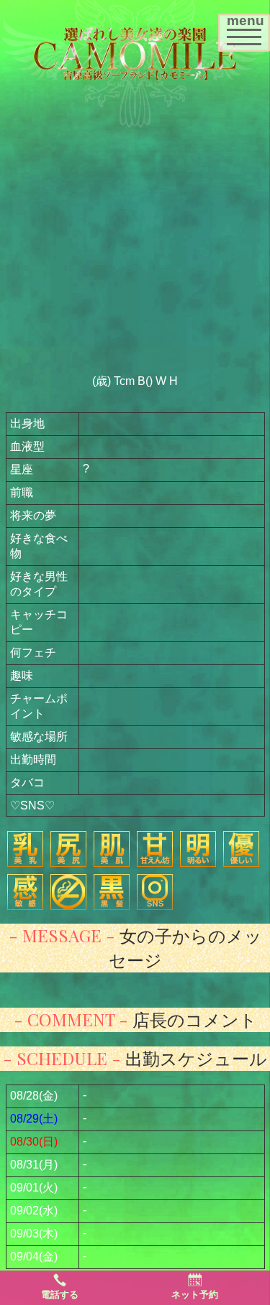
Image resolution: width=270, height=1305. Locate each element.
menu (248, 27)
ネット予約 (194, 1294)
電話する (59, 1294)
